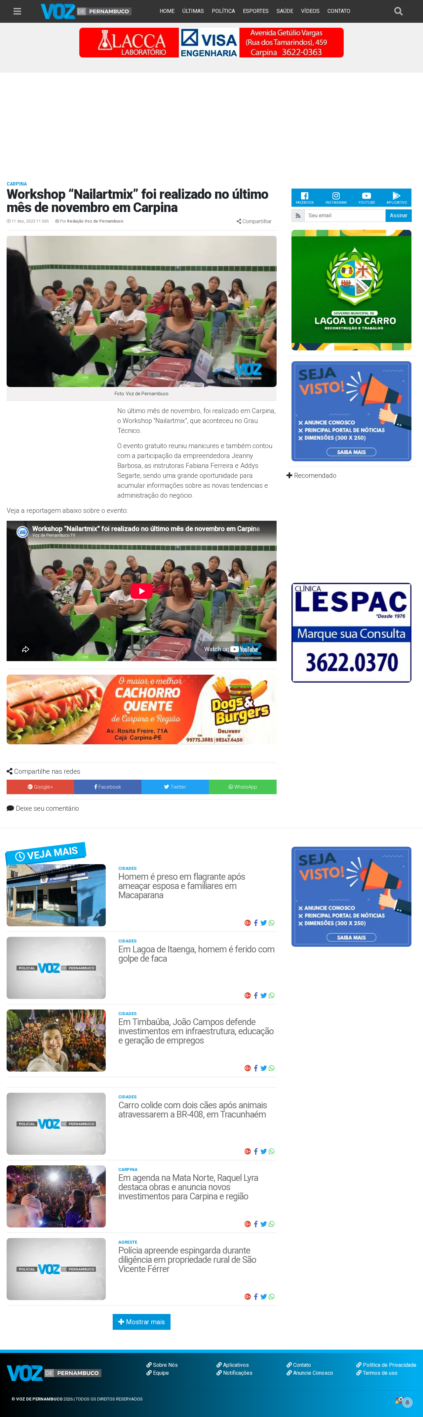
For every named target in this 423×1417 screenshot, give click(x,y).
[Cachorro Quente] (142, 709)
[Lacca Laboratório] (211, 42)
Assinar (398, 215)
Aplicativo (397, 202)
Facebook (305, 202)
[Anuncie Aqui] (351, 411)
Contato (301, 1365)
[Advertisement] (211, 122)
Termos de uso (380, 1373)
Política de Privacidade (389, 1365)
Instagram (336, 202)
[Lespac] (351, 632)
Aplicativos (235, 1365)
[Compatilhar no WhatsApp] (271, 923)
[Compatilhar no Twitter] (263, 923)
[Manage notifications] (407, 1402)
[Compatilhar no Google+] (248, 923)
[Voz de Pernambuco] (86, 11)
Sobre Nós (165, 1365)
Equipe (160, 1373)
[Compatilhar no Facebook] (255, 923)
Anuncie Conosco (312, 1373)
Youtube (366, 202)
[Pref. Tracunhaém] (351, 289)
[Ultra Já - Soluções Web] (399, 1400)
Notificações (237, 1373)
